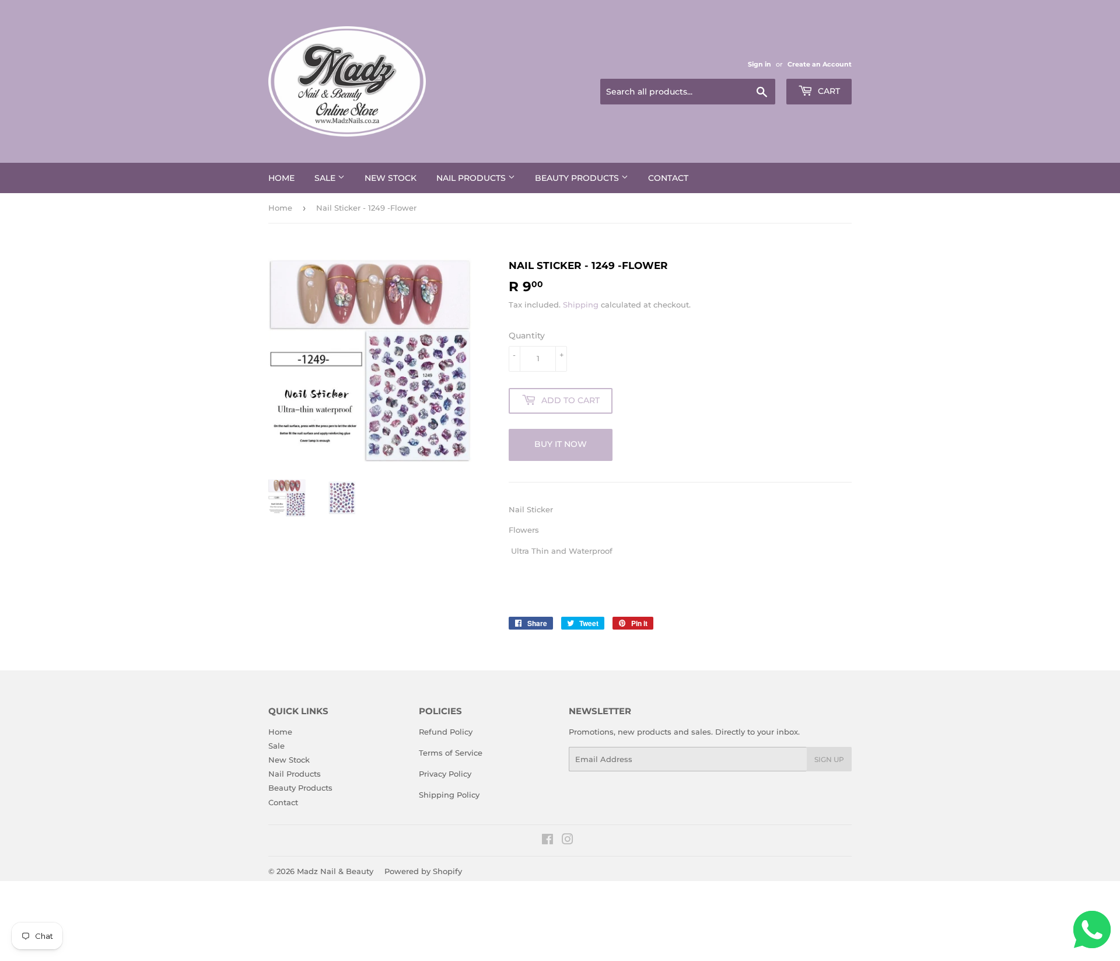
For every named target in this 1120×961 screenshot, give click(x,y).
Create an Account (820, 64)
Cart (828, 91)
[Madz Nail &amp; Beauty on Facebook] (547, 840)
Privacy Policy (445, 773)
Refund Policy (446, 731)
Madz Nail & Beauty (335, 871)
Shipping (580, 304)
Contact (668, 178)
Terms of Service (450, 752)
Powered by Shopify (423, 871)
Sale (326, 178)
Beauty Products (578, 178)
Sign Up (829, 759)
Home (281, 178)
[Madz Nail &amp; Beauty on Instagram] (567, 840)
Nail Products (472, 178)
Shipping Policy (449, 794)
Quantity (527, 335)
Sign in (759, 64)
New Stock (390, 178)
